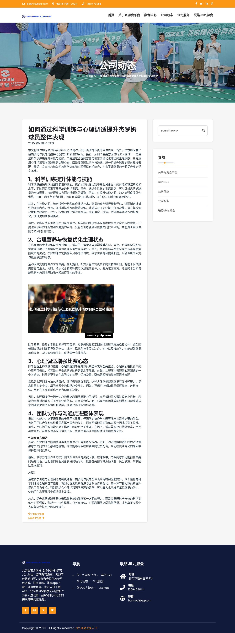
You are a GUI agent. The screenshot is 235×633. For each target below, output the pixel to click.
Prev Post (37, 514)
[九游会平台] (40, 16)
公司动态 (167, 15)
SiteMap (104, 588)
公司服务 (183, 15)
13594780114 (93, 4)
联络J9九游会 (166, 210)
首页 (111, 15)
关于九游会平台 (129, 15)
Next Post (35, 518)
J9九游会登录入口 (86, 628)
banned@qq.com (37, 4)
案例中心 (150, 15)
